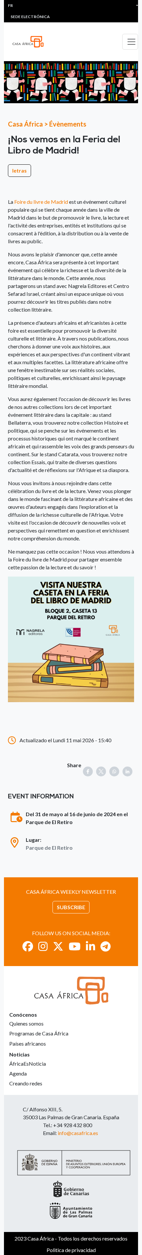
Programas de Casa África (38, 1033)
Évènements (67, 124)
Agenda (18, 1073)
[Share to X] (101, 771)
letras (19, 170)
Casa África (25, 124)
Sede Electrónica (30, 16)
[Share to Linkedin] (127, 771)
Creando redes (25, 1083)
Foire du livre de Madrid (41, 202)
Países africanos (27, 1043)
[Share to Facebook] (88, 771)
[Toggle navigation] (130, 42)
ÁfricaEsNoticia (27, 1063)
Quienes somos (26, 1023)
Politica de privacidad (71, 1250)
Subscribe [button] (71, 907)
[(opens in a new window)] (28, 946)
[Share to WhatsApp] (114, 771)
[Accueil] (30, 42)
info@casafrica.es (78, 1133)
